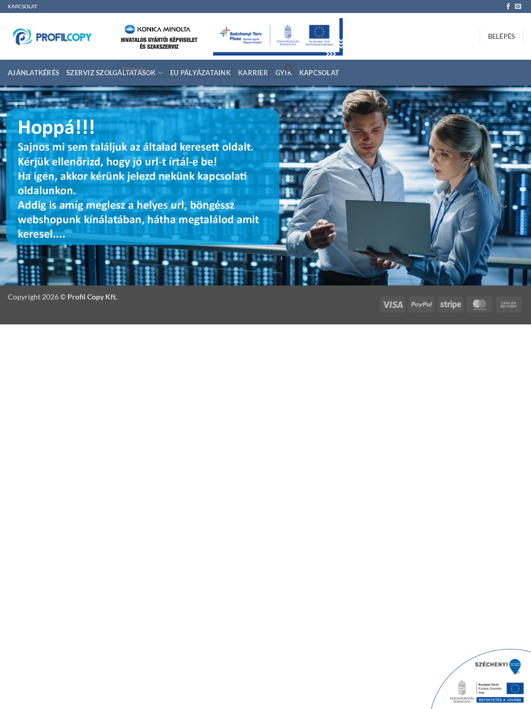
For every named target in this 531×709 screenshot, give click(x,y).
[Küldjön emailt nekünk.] (518, 6)
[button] (501, 36)
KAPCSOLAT (22, 6)
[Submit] (289, 69)
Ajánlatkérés (33, 73)
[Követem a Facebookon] (508, 6)
